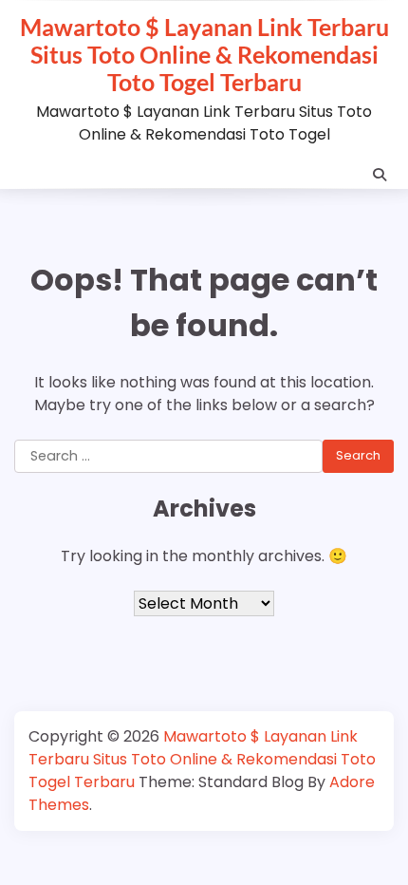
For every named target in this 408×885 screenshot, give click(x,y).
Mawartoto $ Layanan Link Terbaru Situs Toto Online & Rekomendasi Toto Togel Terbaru (204, 54)
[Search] (379, 174)
